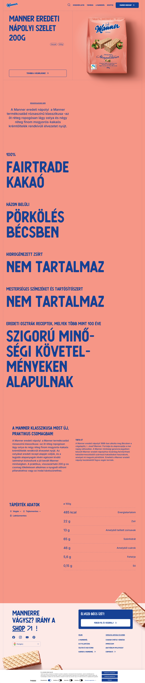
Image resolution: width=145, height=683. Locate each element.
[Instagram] (20, 637)
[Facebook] (13, 637)
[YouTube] (27, 637)
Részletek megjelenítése (89, 680)
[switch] (60, 680)
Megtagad (110, 680)
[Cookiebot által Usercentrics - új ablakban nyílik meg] (33, 681)
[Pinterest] (34, 637)
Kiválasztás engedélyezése (109, 676)
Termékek (90, 5)
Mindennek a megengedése (109, 672)
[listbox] (26, 644)
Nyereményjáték (78, 5)
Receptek (110, 5)
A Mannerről (100, 5)
